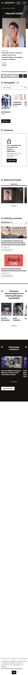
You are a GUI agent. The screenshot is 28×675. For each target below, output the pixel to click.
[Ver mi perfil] (24, 3)
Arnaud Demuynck (5, 319)
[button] (21, 190)
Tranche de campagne (17, 103)
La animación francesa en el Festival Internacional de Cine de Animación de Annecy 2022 (13, 243)
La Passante (5, 112)
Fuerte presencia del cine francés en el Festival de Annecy (13, 270)
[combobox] (14, 87)
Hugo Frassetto (16, 319)
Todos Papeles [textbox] (7, 87)
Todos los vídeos (7, 388)
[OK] (14, 672)
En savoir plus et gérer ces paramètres (12, 668)
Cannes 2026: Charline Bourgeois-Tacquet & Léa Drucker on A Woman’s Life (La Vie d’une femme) (11, 373)
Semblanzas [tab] (14, 184)
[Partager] (21, 76)
